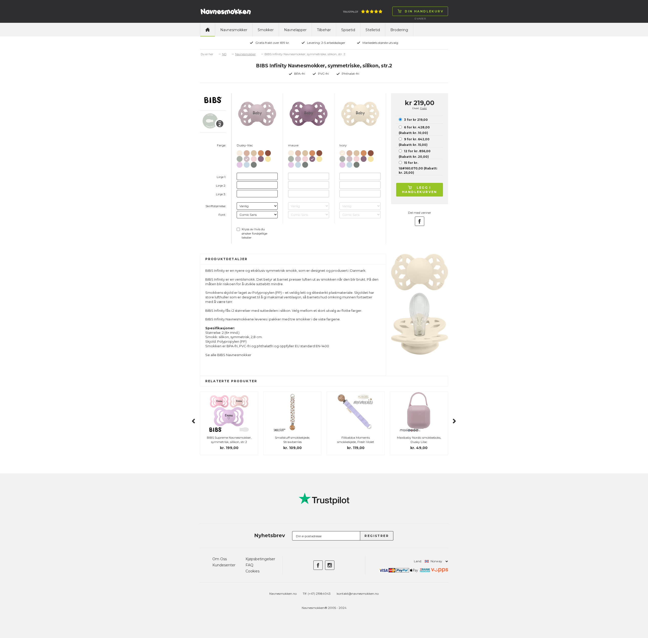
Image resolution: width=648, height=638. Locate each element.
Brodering (399, 30)
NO (224, 54)
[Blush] (246, 152)
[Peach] (260, 152)
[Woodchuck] (268, 152)
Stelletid (373, 30)
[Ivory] (239, 152)
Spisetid (348, 30)
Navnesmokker (233, 30)
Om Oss (219, 559)
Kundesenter (223, 565)
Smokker (266, 30)
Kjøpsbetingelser (260, 559)
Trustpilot (350, 11)
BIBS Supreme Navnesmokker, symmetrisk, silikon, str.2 (229, 440)
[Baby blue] (246, 164)
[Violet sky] (239, 164)
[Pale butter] (268, 158)
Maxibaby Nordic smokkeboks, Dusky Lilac (419, 440)
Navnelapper (295, 30)
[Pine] (253, 164)
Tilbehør (324, 30)
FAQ (249, 565)
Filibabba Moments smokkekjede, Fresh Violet (355, 440)
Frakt (423, 108)
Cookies (252, 571)
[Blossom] (253, 158)
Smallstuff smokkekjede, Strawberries (292, 440)
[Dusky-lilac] (246, 158)
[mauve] (260, 158)
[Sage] (239, 158)
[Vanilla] (253, 152)
